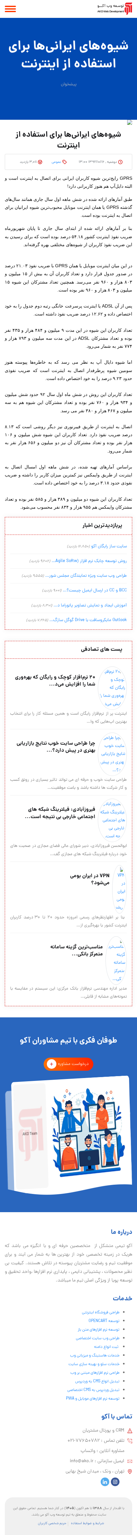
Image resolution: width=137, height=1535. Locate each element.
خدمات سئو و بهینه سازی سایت (93, 1364)
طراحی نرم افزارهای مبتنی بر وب (94, 1373)
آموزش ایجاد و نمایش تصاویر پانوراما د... (90, 605)
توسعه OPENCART (104, 1321)
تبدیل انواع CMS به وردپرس (97, 1382)
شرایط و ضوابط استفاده (87, 1523)
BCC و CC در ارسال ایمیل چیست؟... (95, 590)
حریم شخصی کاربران (52, 1523)
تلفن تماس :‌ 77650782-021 (96, 1440)
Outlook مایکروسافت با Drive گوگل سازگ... (88, 620)
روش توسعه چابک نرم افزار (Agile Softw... (89, 561)
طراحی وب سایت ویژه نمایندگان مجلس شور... (86, 576)
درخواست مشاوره (73, 1064)
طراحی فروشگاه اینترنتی (100, 1313)
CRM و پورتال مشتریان (103, 1430)
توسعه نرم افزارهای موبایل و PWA (92, 1399)
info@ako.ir (81, 1461)
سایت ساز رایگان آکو (109, 546)
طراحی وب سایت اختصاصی (97, 1338)
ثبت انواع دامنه (106, 1347)
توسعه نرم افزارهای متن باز (98, 1330)
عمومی (56, 162)
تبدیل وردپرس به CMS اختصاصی (93, 1390)
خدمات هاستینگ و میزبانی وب (94, 1356)
